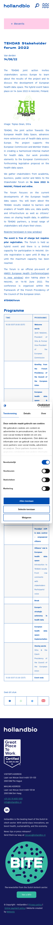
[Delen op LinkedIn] (32, 701)
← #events (17, 23)
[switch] (46, 471)
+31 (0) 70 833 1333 (13, 798)
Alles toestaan (26, 501)
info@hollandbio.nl (12, 802)
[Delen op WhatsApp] (20, 701)
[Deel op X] (9, 701)
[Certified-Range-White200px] (12, 753)
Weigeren (26, 517)
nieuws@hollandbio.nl (35, 835)
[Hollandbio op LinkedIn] (7, 810)
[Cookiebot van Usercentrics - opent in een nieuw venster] (38, 405)
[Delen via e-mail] (43, 701)
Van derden (10, 55)
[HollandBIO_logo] (17, 5)
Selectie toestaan (26, 509)
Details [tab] (27, 413)
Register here (23, 231)
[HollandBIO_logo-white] (20, 729)
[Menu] (44, 5)
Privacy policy (35, 904)
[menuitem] (35, 5)
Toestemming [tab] (10, 413)
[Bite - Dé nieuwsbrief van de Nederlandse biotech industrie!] (26, 862)
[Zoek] (35, 5)
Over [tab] (43, 413)
